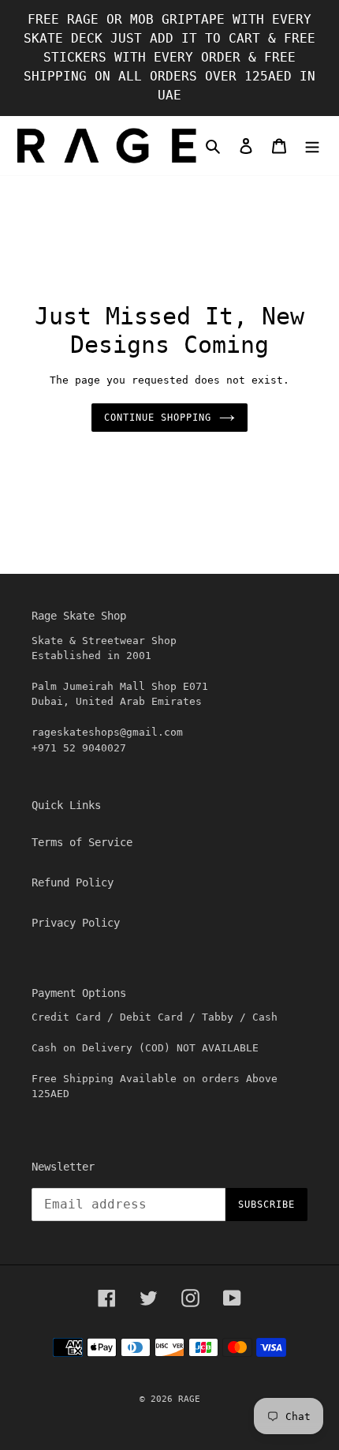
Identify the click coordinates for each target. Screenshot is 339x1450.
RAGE (189, 1399)
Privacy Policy (76, 922)
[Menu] (312, 145)
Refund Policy (73, 882)
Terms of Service (82, 842)
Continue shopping (157, 417)
